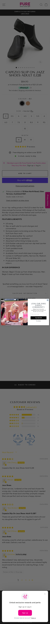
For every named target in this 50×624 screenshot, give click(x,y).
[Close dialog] (48, 300)
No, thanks (38, 321)
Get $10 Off (38, 318)
